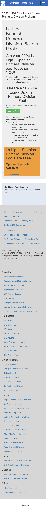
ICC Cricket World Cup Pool (15, 492)
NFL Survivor (9, 329)
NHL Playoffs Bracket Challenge (16, 465)
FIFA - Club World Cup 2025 (15, 434)
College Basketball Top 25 (14, 302)
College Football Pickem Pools (16, 368)
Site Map (15, 216)
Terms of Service (10, 220)
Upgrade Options (13, 174)
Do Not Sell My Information (14, 225)
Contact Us (17, 212)
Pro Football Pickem (12, 239)
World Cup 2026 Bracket (13, 442)
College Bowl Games (12, 373)
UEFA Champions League (14, 404)
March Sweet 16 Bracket (13, 289)
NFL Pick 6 (8, 320)
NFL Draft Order (10, 350)
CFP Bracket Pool (11, 364)
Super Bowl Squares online (14, 342)
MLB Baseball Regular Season (16, 474)
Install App (27, 2)
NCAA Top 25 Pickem (12, 377)
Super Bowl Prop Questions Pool (17, 346)
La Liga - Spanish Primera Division (17, 417)
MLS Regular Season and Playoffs (17, 408)
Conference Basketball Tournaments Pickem (22, 311)
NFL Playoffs (9, 337)
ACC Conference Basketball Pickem (18, 307)
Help (5, 216)
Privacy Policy (27, 220)
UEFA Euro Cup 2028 (12, 412)
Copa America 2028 (12, 425)
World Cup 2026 (10, 438)
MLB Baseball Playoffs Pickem (16, 478)
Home (6, 212)
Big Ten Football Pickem (13, 386)
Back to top (37, 212)
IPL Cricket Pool (10, 488)
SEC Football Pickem (12, 390)
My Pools (14, 2)
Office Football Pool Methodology (17, 234)
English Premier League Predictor (17, 399)
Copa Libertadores (11, 421)
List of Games (34, 243)
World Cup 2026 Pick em (14, 447)
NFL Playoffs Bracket (12, 333)
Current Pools (9, 230)
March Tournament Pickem (14, 285)
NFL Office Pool (10, 325)
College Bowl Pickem (33, 239)
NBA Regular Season (12, 294)
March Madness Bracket (13, 276)
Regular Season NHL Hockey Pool (17, 460)
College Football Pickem (14, 243)
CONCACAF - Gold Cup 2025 (16, 429)
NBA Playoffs (9, 298)
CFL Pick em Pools (11, 355)
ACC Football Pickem (12, 381)
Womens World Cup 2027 (14, 451)
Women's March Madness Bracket (17, 281)
